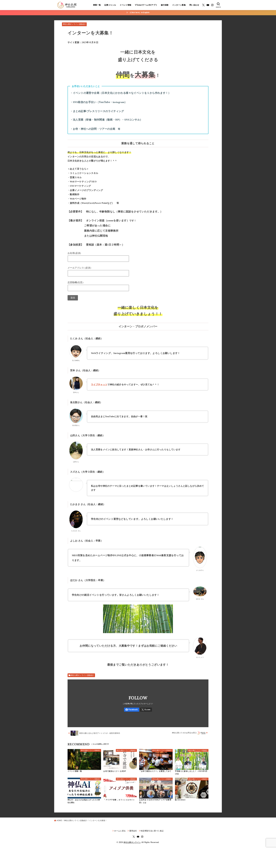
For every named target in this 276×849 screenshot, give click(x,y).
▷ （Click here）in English (137, 13)
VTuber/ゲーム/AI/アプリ (146, 5)
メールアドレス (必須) (79, 267)
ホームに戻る (120, 831)
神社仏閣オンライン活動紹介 (74, 24)
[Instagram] (212, 5)
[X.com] (203, 5)
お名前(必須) (74, 253)
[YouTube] (208, 5)
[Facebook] (131, 710)
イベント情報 (125, 5)
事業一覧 (97, 5)
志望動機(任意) (75, 282)
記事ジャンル (110, 5)
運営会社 (133, 831)
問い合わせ (194, 5)
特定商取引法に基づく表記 (152, 831)
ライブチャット (99, 384)
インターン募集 (179, 5)
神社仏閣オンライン (132, 842)
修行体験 (165, 5)
